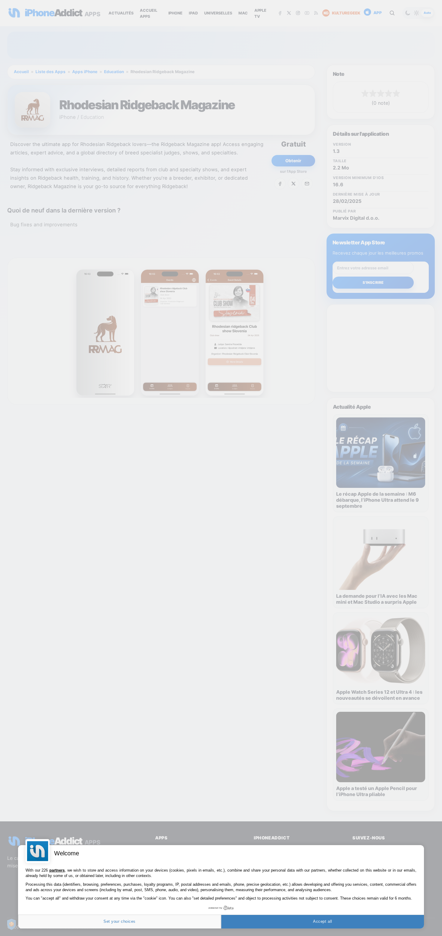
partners (57, 870)
